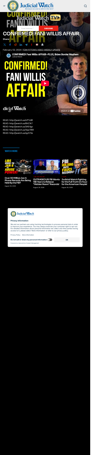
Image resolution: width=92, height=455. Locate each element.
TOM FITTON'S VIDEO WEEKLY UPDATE (41, 49)
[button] (4, 6)
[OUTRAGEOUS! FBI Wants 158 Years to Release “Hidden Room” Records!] (46, 166)
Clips (64, 176)
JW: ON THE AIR (39, 176)
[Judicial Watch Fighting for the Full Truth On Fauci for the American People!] (75, 166)
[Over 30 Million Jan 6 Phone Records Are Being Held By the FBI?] (18, 166)
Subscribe (48, 28)
